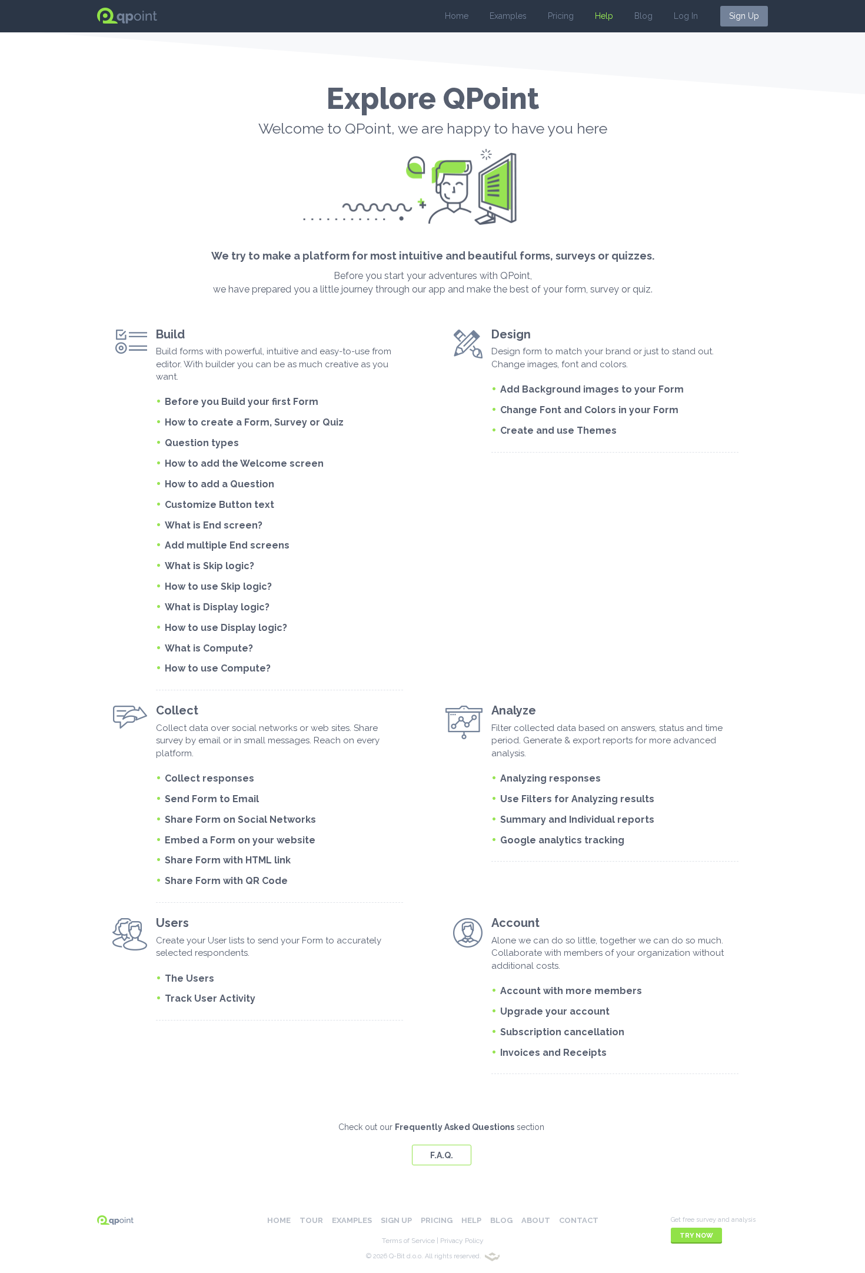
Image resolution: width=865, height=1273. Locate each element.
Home (456, 16)
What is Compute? (209, 648)
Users (172, 923)
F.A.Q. (441, 1155)
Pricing (561, 16)
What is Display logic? (217, 607)
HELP (471, 1220)
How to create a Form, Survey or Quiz (254, 422)
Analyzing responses (550, 778)
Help (604, 16)
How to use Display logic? (226, 627)
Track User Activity (210, 998)
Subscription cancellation (562, 1032)
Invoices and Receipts (553, 1052)
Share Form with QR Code (226, 880)
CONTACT (578, 1220)
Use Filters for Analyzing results (577, 799)
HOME (279, 1220)
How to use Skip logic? (218, 586)
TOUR (311, 1220)
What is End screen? (213, 525)
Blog (643, 16)
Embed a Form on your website (240, 840)
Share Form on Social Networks (240, 819)
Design (511, 334)
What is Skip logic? (209, 565)
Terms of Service (408, 1241)
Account (515, 923)
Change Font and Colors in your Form (589, 410)
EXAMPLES (352, 1220)
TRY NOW (696, 1235)
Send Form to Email (212, 799)
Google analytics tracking (562, 840)
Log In (686, 16)
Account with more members (571, 990)
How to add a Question (219, 484)
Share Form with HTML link (228, 860)
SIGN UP (396, 1220)
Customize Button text (219, 504)
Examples (508, 16)
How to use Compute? (218, 668)
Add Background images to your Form (592, 389)
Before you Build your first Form (241, 401)
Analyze (513, 710)
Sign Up (744, 16)
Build (170, 334)
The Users (189, 978)
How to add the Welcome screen (244, 463)
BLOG (501, 1220)
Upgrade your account (555, 1011)
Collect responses (209, 778)
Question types (202, 442)
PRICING (437, 1220)
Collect (177, 710)
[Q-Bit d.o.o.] (492, 1256)
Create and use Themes (558, 430)
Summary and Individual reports (577, 819)
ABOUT (535, 1220)
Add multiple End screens (227, 545)
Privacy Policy (462, 1241)
